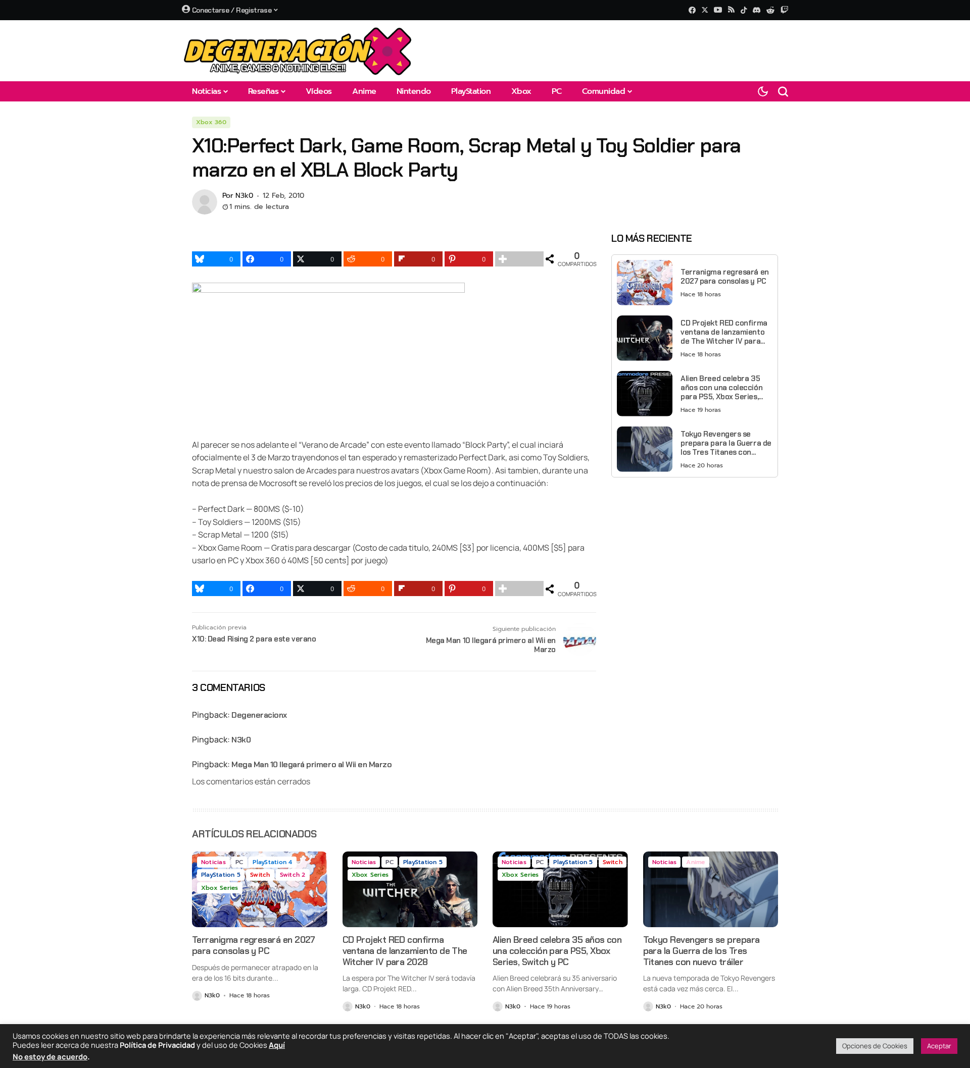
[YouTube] (718, 10)
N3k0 (244, 196)
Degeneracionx (259, 715)
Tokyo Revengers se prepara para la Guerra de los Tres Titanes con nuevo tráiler (726, 442)
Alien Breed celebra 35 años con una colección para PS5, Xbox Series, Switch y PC (721, 387)
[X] (705, 10)
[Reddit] (770, 10)
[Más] (519, 258)
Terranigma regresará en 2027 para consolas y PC (725, 276)
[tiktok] (744, 10)
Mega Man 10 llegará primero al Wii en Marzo (311, 764)
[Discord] (756, 10)
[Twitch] (784, 10)
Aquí (277, 1044)
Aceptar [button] (939, 1045)
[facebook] (692, 10)
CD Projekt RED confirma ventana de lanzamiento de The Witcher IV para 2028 (724, 331)
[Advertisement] (694, 556)
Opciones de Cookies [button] (874, 1045)
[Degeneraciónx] (298, 50)
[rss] (731, 10)
